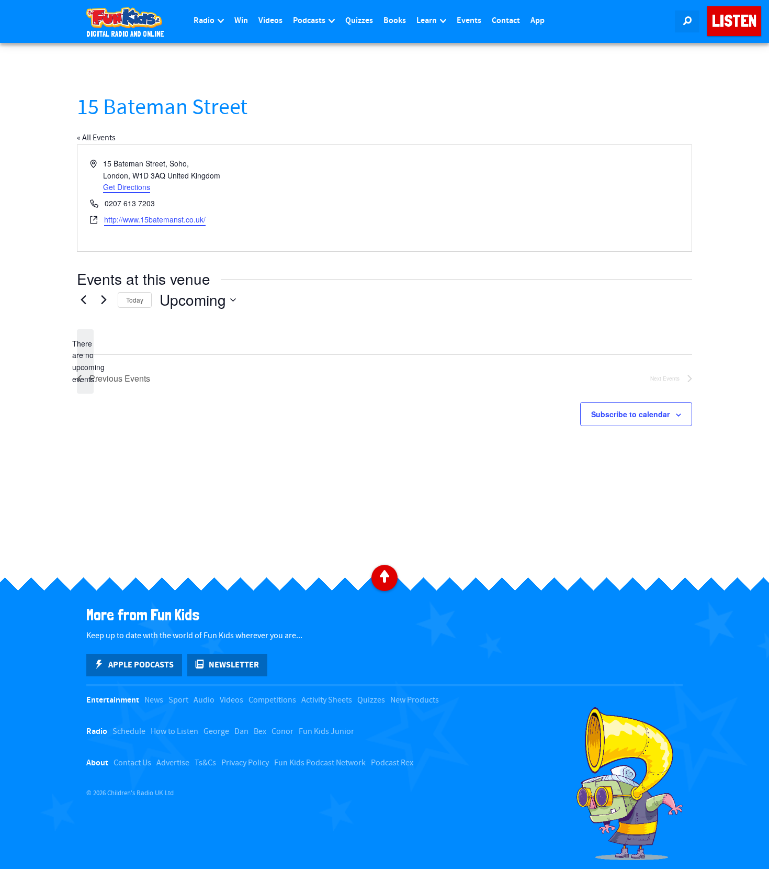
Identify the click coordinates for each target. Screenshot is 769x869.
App (537, 20)
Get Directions (126, 187)
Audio (204, 700)
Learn (427, 20)
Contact (506, 20)
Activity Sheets (326, 700)
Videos (270, 20)
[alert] (85, 361)
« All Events (96, 137)
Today (134, 299)
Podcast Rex (392, 762)
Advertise (172, 762)
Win (241, 20)
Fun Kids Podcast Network (320, 762)
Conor (282, 731)
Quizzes (359, 20)
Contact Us (132, 762)
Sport (178, 700)
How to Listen (174, 731)
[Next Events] (103, 300)
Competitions (272, 700)
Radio (205, 20)
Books (394, 20)
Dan (241, 731)
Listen (734, 21)
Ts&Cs (205, 762)
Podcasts (310, 20)
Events (469, 20)
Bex (260, 731)
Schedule (128, 731)
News (153, 700)
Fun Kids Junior (326, 731)
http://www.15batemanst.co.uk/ (155, 219)
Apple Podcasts (141, 665)
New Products (414, 700)
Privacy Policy (245, 762)
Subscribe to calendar (630, 414)
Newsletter (234, 665)
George (216, 731)
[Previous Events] (83, 300)
